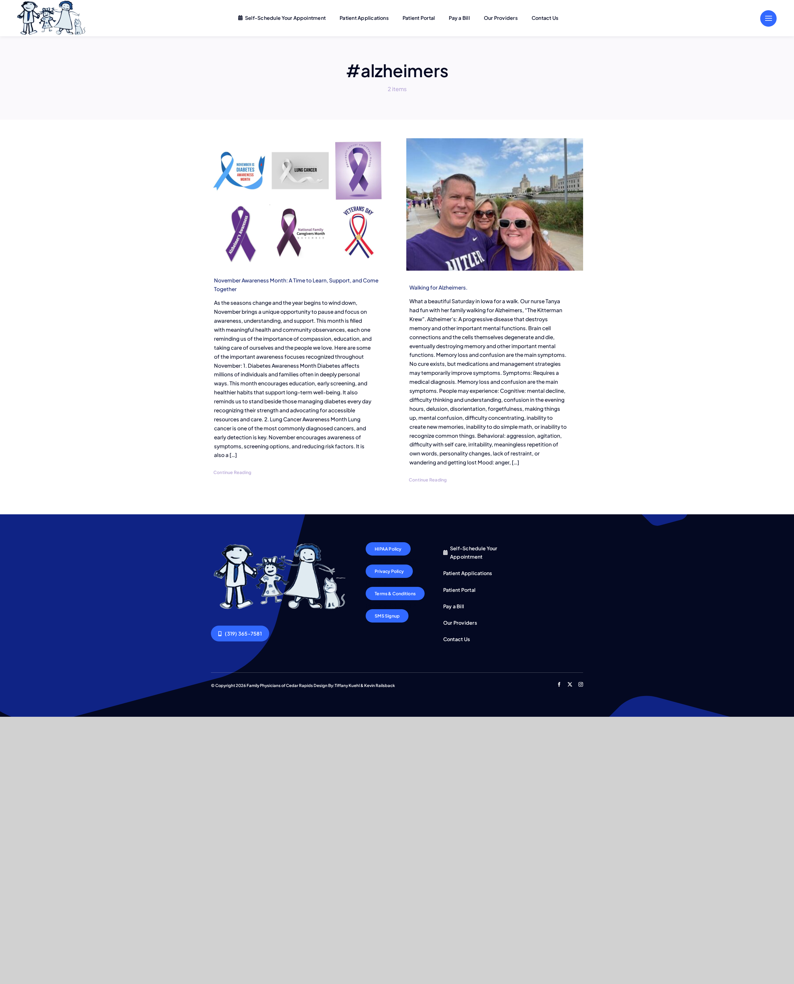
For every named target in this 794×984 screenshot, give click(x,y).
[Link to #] (768, 18)
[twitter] (570, 684)
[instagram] (580, 684)
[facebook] (559, 684)
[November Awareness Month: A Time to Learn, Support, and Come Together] (299, 201)
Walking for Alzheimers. (438, 287)
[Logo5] (281, 544)
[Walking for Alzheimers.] (494, 204)
